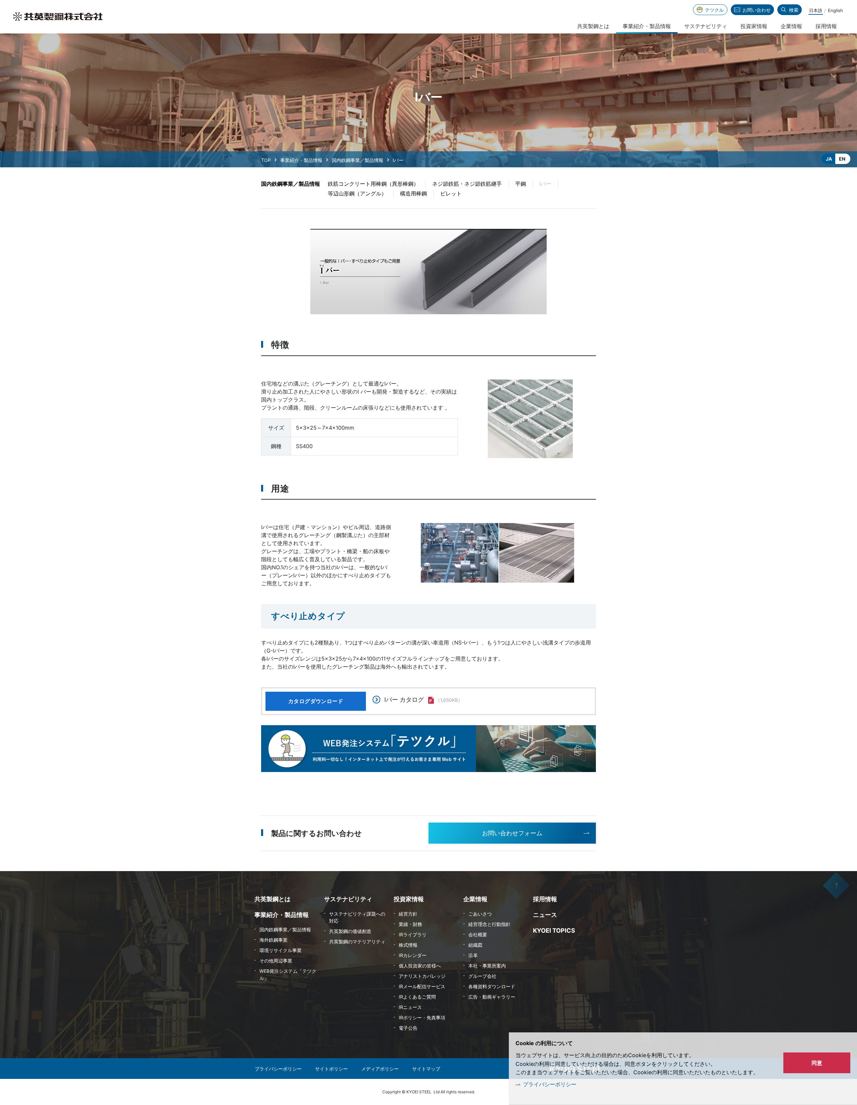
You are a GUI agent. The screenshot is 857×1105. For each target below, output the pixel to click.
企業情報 (791, 26)
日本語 (815, 10)
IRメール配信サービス (422, 986)
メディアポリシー (380, 1069)
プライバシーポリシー (549, 1084)
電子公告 (408, 1028)
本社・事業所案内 (487, 965)
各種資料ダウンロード (491, 986)
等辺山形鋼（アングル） (357, 193)
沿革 (473, 955)
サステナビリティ (705, 26)
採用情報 (826, 26)
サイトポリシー (331, 1069)
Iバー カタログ (404, 699)
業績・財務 (410, 924)
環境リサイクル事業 (280, 950)
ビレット (451, 193)
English (835, 10)
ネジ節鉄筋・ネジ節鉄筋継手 (467, 183)
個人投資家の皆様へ (420, 965)
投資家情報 (754, 26)
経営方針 (408, 914)
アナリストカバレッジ (422, 976)
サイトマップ (426, 1069)
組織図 (475, 945)
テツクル (714, 10)
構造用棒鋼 (413, 193)
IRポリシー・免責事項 (422, 1017)
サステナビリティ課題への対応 (357, 917)
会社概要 (477, 934)
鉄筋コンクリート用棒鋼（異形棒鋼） (373, 183)
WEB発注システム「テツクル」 (287, 974)
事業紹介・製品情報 (301, 160)
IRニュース (410, 1007)
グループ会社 (482, 976)
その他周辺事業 (275, 960)
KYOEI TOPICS (554, 930)
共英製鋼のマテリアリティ (357, 941)
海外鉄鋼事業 (273, 940)
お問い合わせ (757, 10)
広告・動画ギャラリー (491, 997)
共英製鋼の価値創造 (350, 931)
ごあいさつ (480, 914)
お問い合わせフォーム (512, 833)
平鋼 (520, 183)
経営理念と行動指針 (489, 924)
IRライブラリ (412, 934)
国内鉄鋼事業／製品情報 (357, 160)
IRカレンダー (412, 955)
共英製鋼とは (593, 26)
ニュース (545, 914)
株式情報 (408, 945)
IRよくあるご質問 (417, 997)
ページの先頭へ (836, 885)
